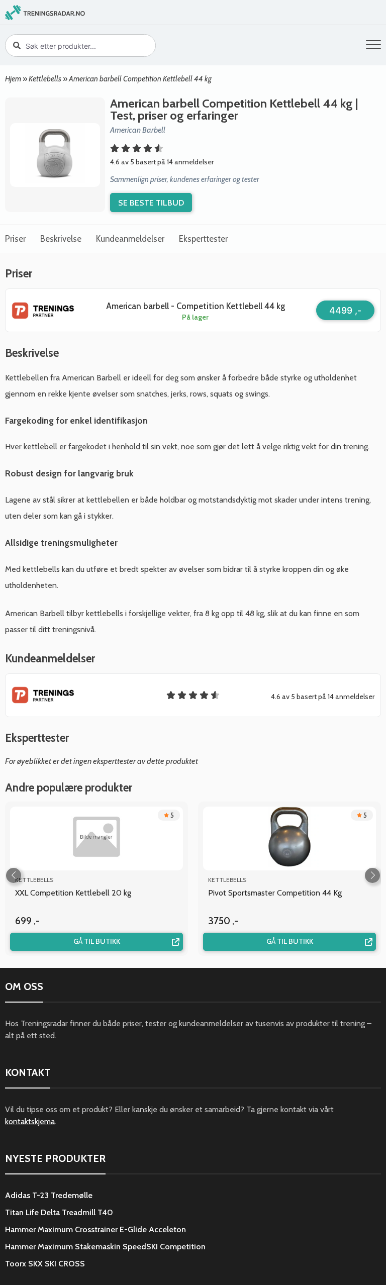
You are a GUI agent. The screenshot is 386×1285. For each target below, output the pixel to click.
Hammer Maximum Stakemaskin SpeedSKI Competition (105, 1246)
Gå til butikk (96, 941)
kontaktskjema (30, 1121)
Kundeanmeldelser (130, 239)
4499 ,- (345, 310)
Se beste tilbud (151, 202)
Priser (15, 239)
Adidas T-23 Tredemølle (48, 1195)
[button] (373, 46)
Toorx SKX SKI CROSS (45, 1263)
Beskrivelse (60, 239)
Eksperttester (203, 239)
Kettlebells (45, 78)
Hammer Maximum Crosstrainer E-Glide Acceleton (95, 1229)
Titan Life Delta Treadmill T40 (59, 1212)
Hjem (13, 78)
